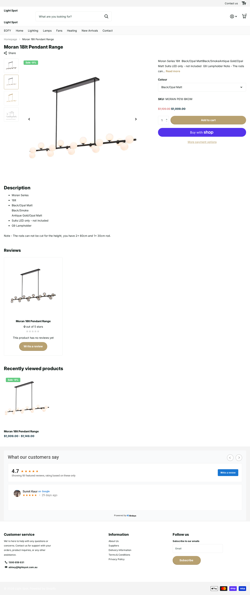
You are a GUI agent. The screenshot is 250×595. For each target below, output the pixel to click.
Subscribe (186, 560)
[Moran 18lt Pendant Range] (27, 399)
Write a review (33, 346)
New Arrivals (90, 30)
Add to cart (208, 120)
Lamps (47, 30)
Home (19, 30)
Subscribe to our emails (186, 541)
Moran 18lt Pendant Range (21, 431)
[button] (29, 119)
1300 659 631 (16, 562)
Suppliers (114, 545)
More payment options (202, 142)
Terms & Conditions (119, 554)
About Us (114, 541)
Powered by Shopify (43, 588)
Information (119, 534)
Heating (72, 30)
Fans (59, 30)
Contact (108, 30)
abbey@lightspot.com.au (23, 567)
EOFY (7, 30)
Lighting (33, 30)
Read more (173, 71)
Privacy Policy (117, 559)
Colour (162, 79)
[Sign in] (233, 16)
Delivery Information (120, 550)
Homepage (10, 39)
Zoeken (106, 16)
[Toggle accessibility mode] (244, 3)
